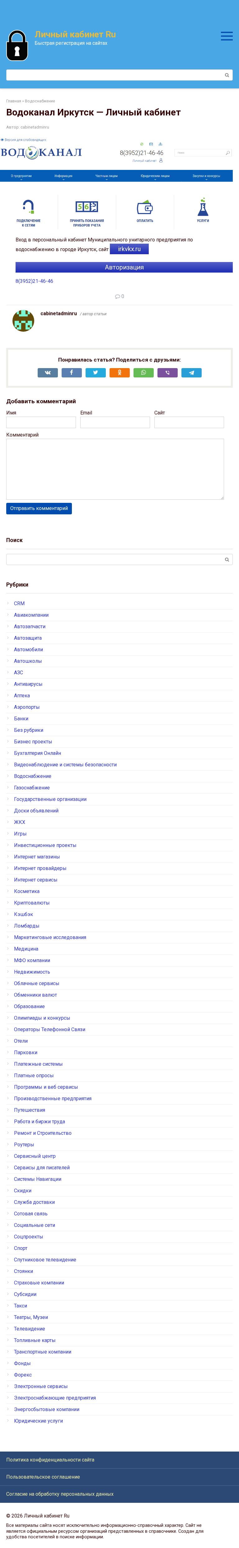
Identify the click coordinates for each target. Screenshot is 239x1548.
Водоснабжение (32, 776)
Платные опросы (34, 1075)
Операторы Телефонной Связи (49, 1029)
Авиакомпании (31, 615)
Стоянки (23, 1271)
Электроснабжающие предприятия (55, 1398)
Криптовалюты (32, 903)
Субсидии (25, 1294)
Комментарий (22, 435)
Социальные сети (34, 1225)
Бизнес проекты (33, 742)
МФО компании (32, 960)
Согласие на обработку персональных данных (60, 1494)
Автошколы (28, 661)
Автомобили (28, 649)
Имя (11, 413)
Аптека (22, 696)
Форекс (23, 1375)
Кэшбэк (23, 914)
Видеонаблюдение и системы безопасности (65, 765)
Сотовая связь (31, 1214)
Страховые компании (39, 1283)
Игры (20, 834)
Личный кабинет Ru (75, 34)
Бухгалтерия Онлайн (37, 753)
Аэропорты (27, 707)
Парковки (25, 1052)
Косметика (27, 891)
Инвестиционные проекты (45, 845)
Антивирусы (28, 684)
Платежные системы (38, 1064)
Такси (20, 1306)
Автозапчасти (29, 626)
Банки (21, 719)
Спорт (20, 1248)
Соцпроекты (28, 1237)
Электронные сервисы (41, 1386)
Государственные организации (50, 799)
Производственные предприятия (52, 1098)
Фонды (22, 1363)
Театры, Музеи (31, 1317)
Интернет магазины (37, 857)
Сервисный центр (35, 1156)
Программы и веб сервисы (46, 1087)
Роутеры (24, 1145)
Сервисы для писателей (42, 1168)
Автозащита (28, 638)
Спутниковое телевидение (45, 1260)
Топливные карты (35, 1340)
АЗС (18, 673)
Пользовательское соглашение (43, 1477)
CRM (19, 603)
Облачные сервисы (36, 983)
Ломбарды (27, 926)
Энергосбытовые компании (46, 1409)
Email (86, 413)
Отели (21, 1041)
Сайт (159, 413)
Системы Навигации (37, 1179)
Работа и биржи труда (39, 1122)
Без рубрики (28, 730)
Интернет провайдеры (40, 868)
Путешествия (29, 1110)
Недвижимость (32, 972)
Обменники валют (35, 995)
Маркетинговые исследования (50, 937)
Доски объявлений (36, 811)
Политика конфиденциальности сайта (50, 1460)
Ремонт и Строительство (43, 1133)
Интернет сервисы (36, 880)
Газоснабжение (32, 788)
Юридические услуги (38, 1421)
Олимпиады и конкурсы (42, 1018)
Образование (29, 1006)
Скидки (22, 1191)
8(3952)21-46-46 (34, 281)
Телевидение (29, 1329)
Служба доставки (34, 1202)
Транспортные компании (42, 1352)
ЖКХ (19, 822)
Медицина (26, 949)
